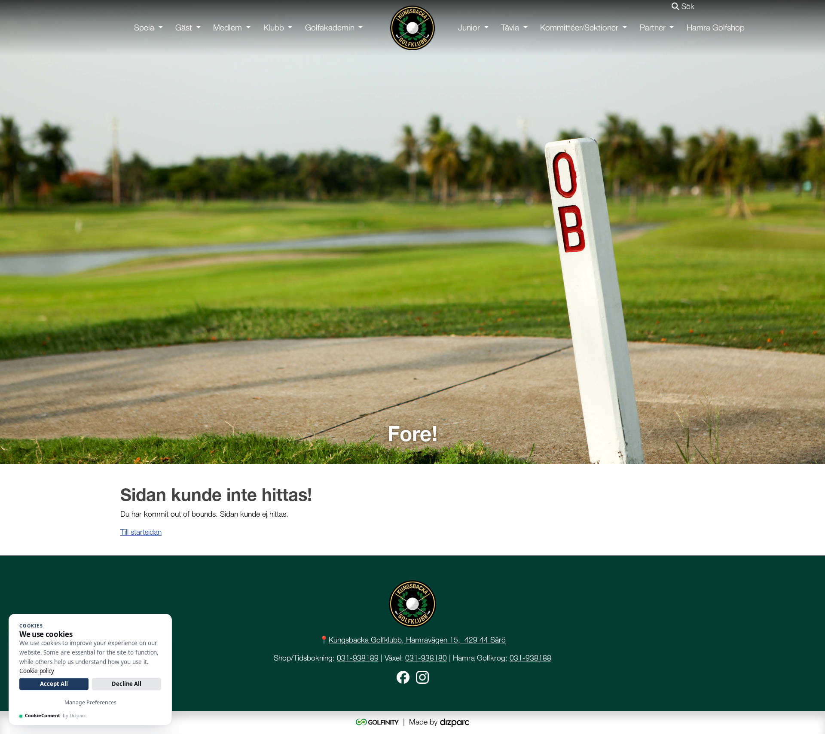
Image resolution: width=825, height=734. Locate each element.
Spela (144, 28)
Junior (469, 28)
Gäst (183, 28)
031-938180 (426, 657)
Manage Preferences (90, 702)
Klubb (273, 28)
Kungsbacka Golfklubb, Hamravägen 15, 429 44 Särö (417, 639)
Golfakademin (329, 28)
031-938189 (358, 657)
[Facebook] (403, 676)
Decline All (126, 684)
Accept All (53, 684)
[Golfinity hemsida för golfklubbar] (378, 721)
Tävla (510, 28)
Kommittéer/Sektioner (579, 28)
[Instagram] (422, 676)
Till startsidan (141, 531)
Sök (686, 6)
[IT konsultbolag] (455, 721)
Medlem (227, 28)
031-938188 (530, 657)
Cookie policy (36, 671)
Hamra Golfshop (716, 28)
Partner (653, 28)
